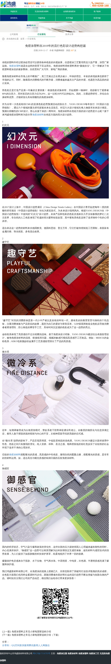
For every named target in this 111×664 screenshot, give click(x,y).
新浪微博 (24, 645)
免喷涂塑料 (15, 66)
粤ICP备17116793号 (41, 653)
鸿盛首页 (13, 11)
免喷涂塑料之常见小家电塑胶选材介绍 (31, 631)
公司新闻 (14, 34)
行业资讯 (42, 34)
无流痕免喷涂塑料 (42, 11)
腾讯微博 (33, 645)
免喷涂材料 (38, 114)
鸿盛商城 (41, 18)
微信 (47, 645)
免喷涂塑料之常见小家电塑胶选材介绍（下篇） (36, 635)
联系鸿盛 (97, 18)
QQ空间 (15, 645)
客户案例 (97, 11)
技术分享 (69, 34)
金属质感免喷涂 (69, 11)
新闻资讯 (13, 18)
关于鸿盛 (69, 18)
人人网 (41, 645)
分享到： (6, 645)
